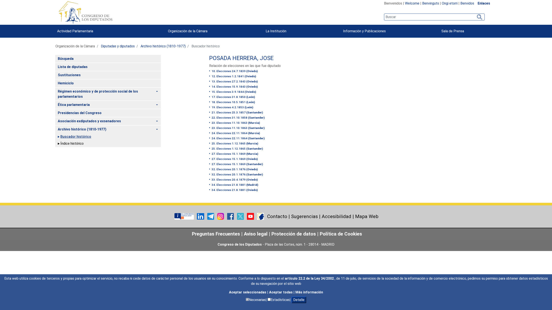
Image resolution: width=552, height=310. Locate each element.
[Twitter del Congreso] (241, 216)
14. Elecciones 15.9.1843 (234, 86)
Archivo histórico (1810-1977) (163, 46)
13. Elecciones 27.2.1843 (234, 81)
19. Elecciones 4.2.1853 (232, 107)
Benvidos (467, 3)
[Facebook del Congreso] (231, 216)
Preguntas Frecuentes (216, 234)
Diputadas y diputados (118, 46)
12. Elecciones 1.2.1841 (233, 76)
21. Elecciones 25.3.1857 (237, 112)
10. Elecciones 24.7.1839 (234, 71)
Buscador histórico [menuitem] (75, 137)
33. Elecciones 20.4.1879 (234, 179)
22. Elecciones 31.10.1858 (238, 117)
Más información (309, 292)
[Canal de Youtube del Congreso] (251, 216)
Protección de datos (293, 234)
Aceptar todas (281, 292)
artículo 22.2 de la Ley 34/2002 (310, 278)
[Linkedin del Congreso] (201, 216)
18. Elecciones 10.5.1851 (233, 102)
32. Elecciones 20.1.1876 (234, 169)
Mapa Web (366, 216)
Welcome (412, 3)
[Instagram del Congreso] (221, 216)
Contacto (277, 216)
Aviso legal (256, 234)
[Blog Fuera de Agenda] (260, 216)
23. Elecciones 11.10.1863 (235, 122)
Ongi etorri (450, 3)
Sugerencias (304, 216)
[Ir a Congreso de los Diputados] (85, 12)
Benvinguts (430, 3)
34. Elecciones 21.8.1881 (234, 184)
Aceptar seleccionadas (248, 292)
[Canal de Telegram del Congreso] (211, 216)
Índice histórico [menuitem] (72, 143)
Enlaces (484, 3)
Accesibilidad (336, 216)
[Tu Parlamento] (184, 216)
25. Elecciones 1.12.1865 (234, 143)
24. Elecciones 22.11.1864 (235, 133)
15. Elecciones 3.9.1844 (233, 91)
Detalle (298, 300)
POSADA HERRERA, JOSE (241, 58)
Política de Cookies (341, 234)
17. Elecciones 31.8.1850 (233, 97)
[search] (434, 17)
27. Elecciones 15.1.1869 (234, 153)
